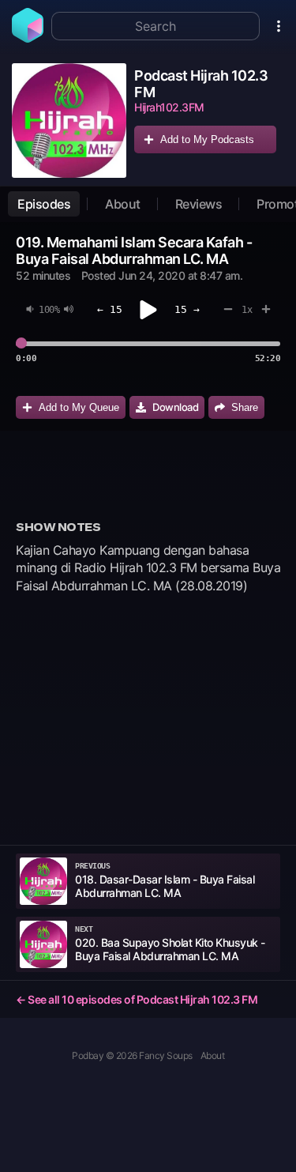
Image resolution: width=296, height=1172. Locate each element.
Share (244, 407)
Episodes (43, 204)
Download (175, 407)
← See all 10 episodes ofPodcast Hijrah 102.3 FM (136, 999)
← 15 (109, 309)
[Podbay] (27, 38)
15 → (187, 309)
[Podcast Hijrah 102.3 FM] (69, 120)
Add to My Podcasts (207, 139)
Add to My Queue (79, 407)
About (123, 204)
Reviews (199, 204)
